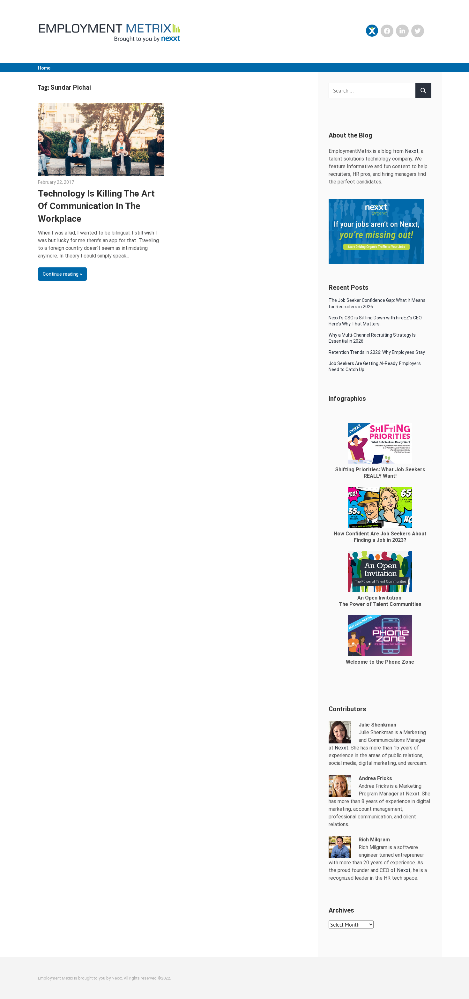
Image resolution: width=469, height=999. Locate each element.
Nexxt (412, 151)
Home (44, 68)
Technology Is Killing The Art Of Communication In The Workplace (96, 206)
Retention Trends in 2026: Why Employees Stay (377, 352)
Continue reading (60, 274)
